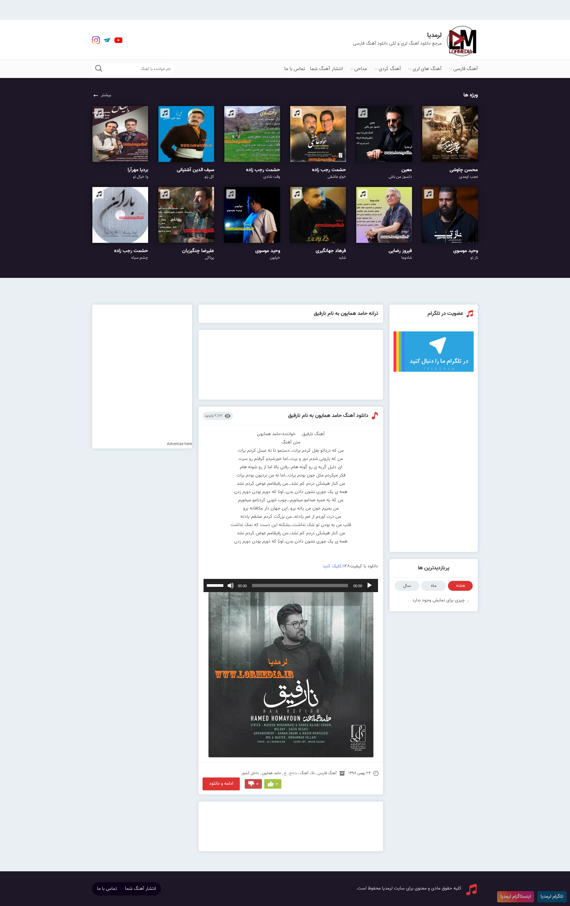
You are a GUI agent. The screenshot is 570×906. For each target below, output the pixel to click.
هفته (460, 585)
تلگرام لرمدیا (552, 896)
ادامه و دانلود (221, 783)
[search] (98, 69)
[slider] (216, 585)
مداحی (360, 69)
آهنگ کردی (390, 69)
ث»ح (293, 773)
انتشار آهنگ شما (326, 69)
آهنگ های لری (427, 69)
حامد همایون (271, 773)
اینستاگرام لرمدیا (515, 896)
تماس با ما (294, 69)
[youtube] (118, 40)
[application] (291, 585)
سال (407, 585)
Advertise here (179, 444)
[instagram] (96, 40)
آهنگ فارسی (465, 69)
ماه (433, 585)
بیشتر (106, 95)
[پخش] (369, 585)
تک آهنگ (307, 773)
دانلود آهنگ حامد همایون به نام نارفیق (328, 416)
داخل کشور (250, 773)
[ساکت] (230, 585)
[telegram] (107, 40)
